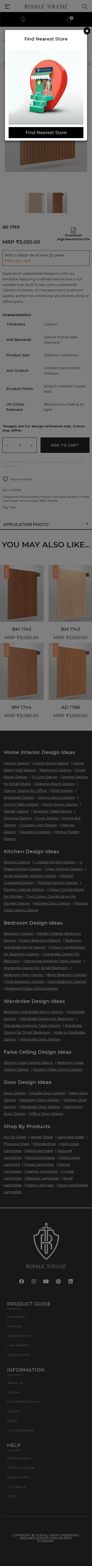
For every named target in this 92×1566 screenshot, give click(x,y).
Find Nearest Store (46, 132)
